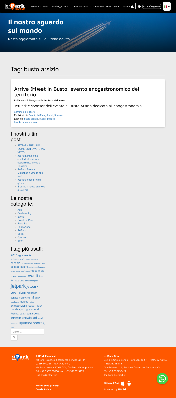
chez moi (41, 263)
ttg (43, 323)
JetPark (41, 115)
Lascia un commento (25, 122)
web (13, 327)
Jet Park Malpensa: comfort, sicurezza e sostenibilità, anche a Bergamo (29, 161)
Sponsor (58, 115)
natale (31, 302)
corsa (13, 271)
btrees (31, 259)
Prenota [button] (35, 6)
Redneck (31, 306)
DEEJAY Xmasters (18, 276)
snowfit (40, 318)
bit (27, 259)
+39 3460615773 (74, 371)
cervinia (15, 263)
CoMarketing (24, 213)
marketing (24, 297)
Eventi (32, 115)
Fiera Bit (22, 223)
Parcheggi (57, 6)
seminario (16, 317)
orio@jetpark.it (117, 374)
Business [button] (99, 6)
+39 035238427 (117, 371)
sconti (36, 313)
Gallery (126, 6)
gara (27, 280)
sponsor (25, 322)
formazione (17, 280)
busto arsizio (31, 118)
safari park (25, 313)
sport (37, 322)
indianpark (33, 280)
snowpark (15, 323)
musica (51, 118)
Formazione (24, 227)
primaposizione (19, 305)
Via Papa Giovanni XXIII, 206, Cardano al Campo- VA (64, 367)
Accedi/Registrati (152, 6)
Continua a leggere (26, 111)
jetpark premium (24, 289)
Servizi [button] (66, 6)
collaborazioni (19, 266)
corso (18, 271)
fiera (40, 276)
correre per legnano (37, 267)
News (108, 6)
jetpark (18, 285)
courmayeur (26, 271)
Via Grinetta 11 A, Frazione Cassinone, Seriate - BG (132, 367)
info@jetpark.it (49, 374)
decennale (37, 270)
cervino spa (32, 263)
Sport (20, 240)
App (20, 209)
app (19, 255)
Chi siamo (45, 6)
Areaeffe (26, 255)
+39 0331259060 (49, 371)
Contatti (117, 6)
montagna (15, 302)
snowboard (29, 317)
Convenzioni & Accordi (83, 6)
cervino (24, 263)
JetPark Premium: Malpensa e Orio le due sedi (30, 173)
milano (35, 297)
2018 (14, 255)
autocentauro (18, 259)
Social (49, 115)
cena (36, 259)
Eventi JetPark (25, 220)
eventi (42, 118)
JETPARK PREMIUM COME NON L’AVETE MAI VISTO (31, 149)
